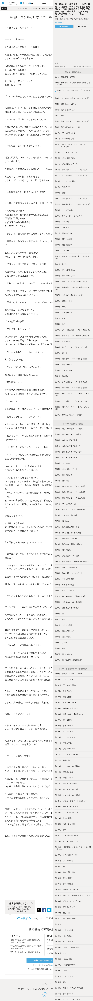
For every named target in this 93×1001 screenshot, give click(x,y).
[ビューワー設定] (44, 3)
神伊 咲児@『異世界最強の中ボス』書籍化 (72, 19)
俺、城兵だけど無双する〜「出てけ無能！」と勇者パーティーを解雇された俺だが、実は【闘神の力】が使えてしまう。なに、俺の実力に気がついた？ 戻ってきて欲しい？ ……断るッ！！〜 (73, 10)
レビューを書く (64, 26)
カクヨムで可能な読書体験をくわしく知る (44, 969)
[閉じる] (32, 903)
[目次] (50, 3)
